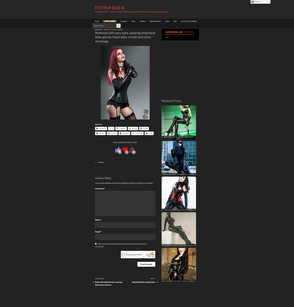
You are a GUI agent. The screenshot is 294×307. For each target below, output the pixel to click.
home (97, 21)
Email (98, 232)
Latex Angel (117, 29)
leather (142, 21)
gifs (175, 21)
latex (133, 21)
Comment (100, 189)
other (167, 21)
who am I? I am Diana (189, 21)
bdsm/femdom (155, 21)
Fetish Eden (109, 8)
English (257, 2)
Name (98, 220)
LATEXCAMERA (109, 21)
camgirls (123, 21)
